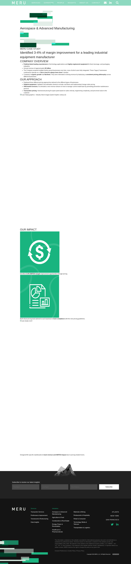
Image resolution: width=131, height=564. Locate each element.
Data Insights (35, 522)
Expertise (49, 3)
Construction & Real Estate (60, 521)
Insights (72, 3)
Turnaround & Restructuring (39, 519)
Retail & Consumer (80, 519)
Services (36, 3)
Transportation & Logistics (82, 527)
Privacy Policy (80, 550)
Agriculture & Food (58, 517)
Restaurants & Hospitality (82, 515)
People (60, 3)
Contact (96, 3)
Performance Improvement (39, 515)
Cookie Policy (71, 550)
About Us (83, 3)
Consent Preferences (61, 550)
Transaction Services (37, 512)
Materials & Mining (79, 512)
